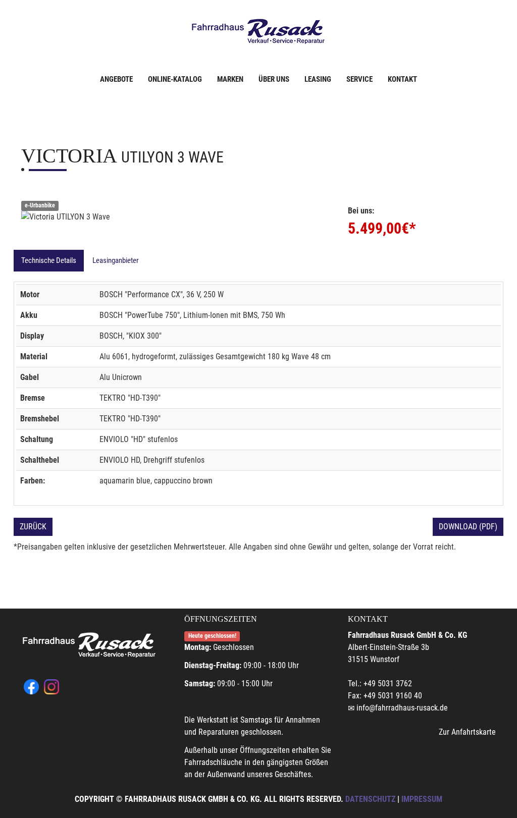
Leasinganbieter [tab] (115, 260)
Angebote (116, 79)
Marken (230, 79)
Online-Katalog (175, 79)
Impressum (421, 799)
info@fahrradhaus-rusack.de (402, 708)
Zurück (33, 526)
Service (359, 79)
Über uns (273, 79)
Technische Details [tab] (48, 260)
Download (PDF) (468, 526)
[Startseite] (258, 31)
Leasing (317, 79)
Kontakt (402, 79)
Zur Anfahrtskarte (467, 732)
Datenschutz (370, 799)
